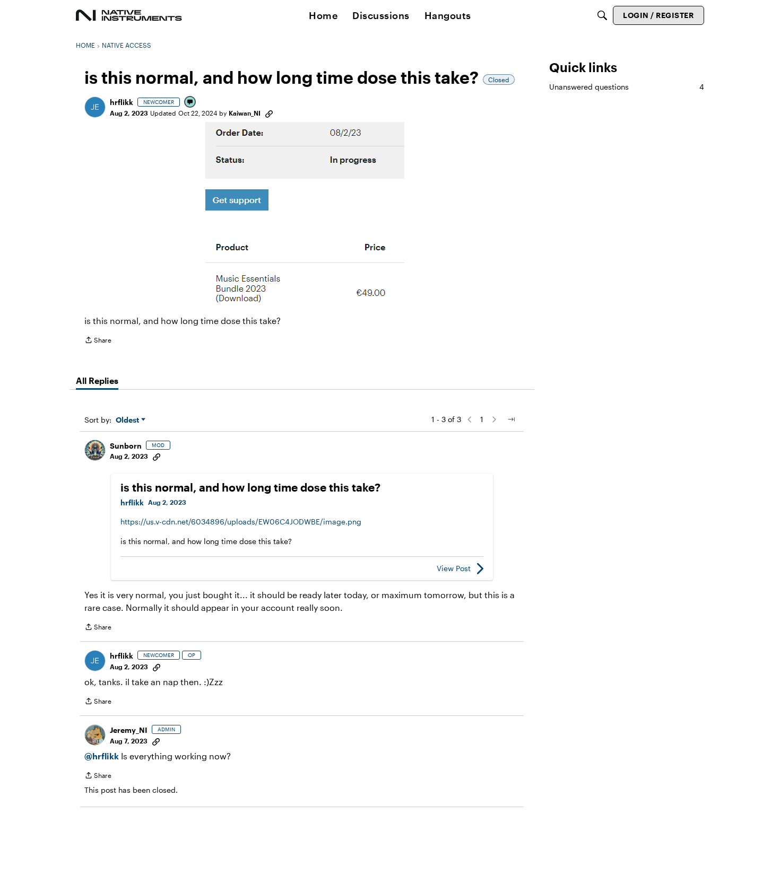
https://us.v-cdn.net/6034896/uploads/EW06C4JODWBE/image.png (240, 521)
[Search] (602, 15)
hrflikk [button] (121, 102)
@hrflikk (101, 756)
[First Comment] (190, 103)
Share (97, 341)
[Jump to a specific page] (510, 419)
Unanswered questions (626, 86)
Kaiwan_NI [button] (245, 113)
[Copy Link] (269, 113)
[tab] (97, 381)
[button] (95, 107)
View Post (454, 568)
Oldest (128, 420)
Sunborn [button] (126, 445)
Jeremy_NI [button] (129, 729)
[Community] (129, 15)
